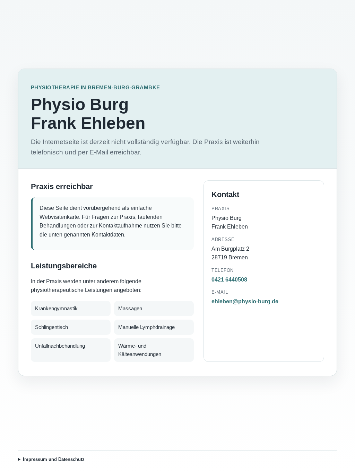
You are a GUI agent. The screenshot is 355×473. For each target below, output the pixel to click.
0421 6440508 (229, 280)
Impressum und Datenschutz (54, 459)
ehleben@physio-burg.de (244, 301)
